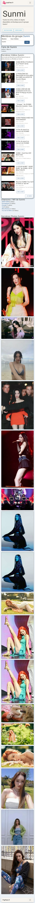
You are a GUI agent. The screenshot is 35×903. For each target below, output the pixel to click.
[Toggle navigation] (30, 2)
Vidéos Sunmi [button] (18, 30)
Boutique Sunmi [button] (8, 30)
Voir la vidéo (20, 70)
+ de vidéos (29, 196)
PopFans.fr (6, 900)
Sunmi (26, 36)
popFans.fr (9, 2)
